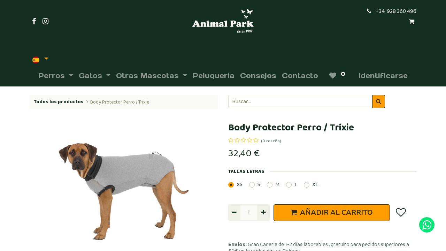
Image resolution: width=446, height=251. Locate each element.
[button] (44, 192)
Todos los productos (59, 102)
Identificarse (383, 75)
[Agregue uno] (263, 212)
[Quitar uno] (234, 212)
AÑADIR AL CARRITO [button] (336, 212)
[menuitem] (213, 76)
